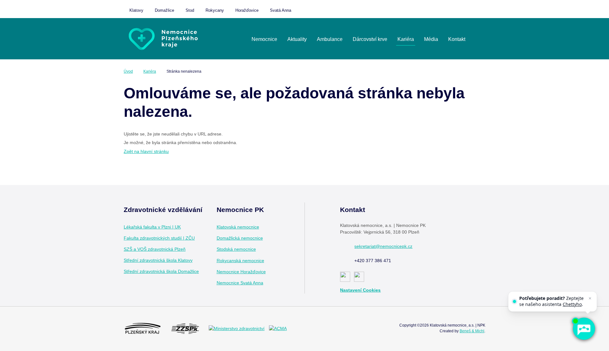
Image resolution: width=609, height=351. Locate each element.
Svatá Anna (280, 10)
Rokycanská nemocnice (240, 260)
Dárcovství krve (370, 39)
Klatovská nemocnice (238, 226)
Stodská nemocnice (236, 249)
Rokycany (215, 10)
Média (431, 39)
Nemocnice (264, 39)
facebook (265, 227)
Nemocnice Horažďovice (241, 271)
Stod (190, 10)
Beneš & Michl (472, 331)
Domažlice (164, 10)
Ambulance (330, 39)
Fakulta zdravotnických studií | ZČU (159, 238)
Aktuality (297, 39)
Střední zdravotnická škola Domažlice (161, 271)
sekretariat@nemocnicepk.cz (383, 246)
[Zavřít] (590, 298)
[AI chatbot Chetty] (584, 329)
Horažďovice (247, 10)
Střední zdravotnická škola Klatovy (158, 260)
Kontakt (456, 39)
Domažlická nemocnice (240, 238)
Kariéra (405, 39)
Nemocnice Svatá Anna (240, 282)
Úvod (128, 71)
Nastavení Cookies (360, 290)
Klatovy (136, 10)
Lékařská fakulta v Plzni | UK (152, 226)
